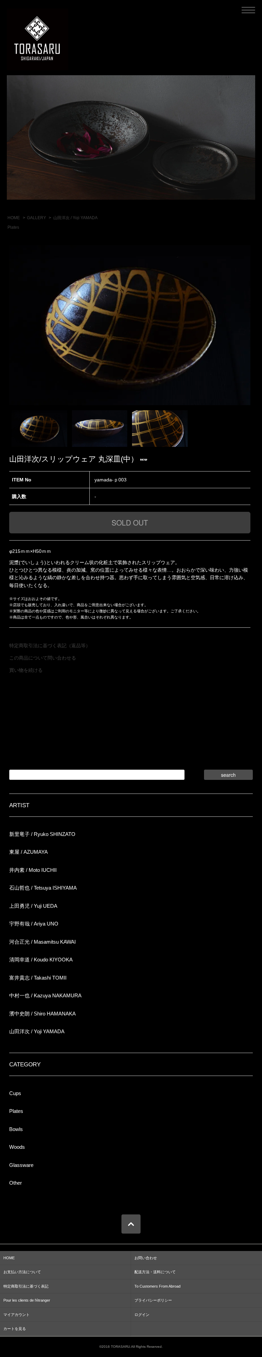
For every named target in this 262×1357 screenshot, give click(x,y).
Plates (13, 227)
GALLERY (36, 217)
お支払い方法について (22, 1272)
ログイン (141, 1315)
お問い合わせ (145, 1258)
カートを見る (14, 1329)
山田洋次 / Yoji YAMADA (75, 217)
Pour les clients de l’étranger (26, 1300)
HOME (14, 217)
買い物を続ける (26, 670)
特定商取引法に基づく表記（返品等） (49, 645)
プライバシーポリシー (153, 1300)
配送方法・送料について (155, 1272)
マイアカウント (16, 1315)
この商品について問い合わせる (42, 658)
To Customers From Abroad (157, 1286)
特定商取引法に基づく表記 (25, 1286)
